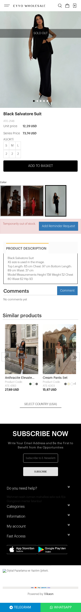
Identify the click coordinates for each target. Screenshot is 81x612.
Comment (67, 290)
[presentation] (6, 356)
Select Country (40, 404)
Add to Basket (40, 166)
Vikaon (49, 593)
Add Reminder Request (58, 226)
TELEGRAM (22, 607)
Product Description (26, 248)
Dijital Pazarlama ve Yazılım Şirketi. (27, 570)
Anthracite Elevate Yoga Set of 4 (18, 378)
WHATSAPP (63, 607)
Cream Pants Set (55, 377)
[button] (34, 101)
